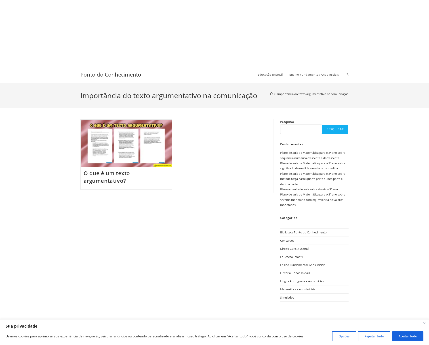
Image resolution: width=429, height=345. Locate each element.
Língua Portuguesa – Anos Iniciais (302, 281)
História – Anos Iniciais (295, 273)
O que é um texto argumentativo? (107, 176)
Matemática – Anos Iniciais (297, 289)
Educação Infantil (291, 257)
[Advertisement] (134, 31)
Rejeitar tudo (374, 336)
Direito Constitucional (294, 249)
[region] (214, 332)
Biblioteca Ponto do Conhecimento (303, 232)
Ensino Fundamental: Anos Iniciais (302, 265)
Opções (344, 336)
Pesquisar (287, 122)
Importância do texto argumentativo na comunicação (313, 94)
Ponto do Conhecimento (110, 74)
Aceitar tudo (408, 336)
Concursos (287, 241)
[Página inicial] (271, 94)
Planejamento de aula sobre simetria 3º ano (309, 189)
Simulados (287, 297)
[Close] (424, 323)
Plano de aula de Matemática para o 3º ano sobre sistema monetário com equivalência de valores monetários (312, 199)
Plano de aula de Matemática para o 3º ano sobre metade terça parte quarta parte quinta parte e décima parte (312, 179)
